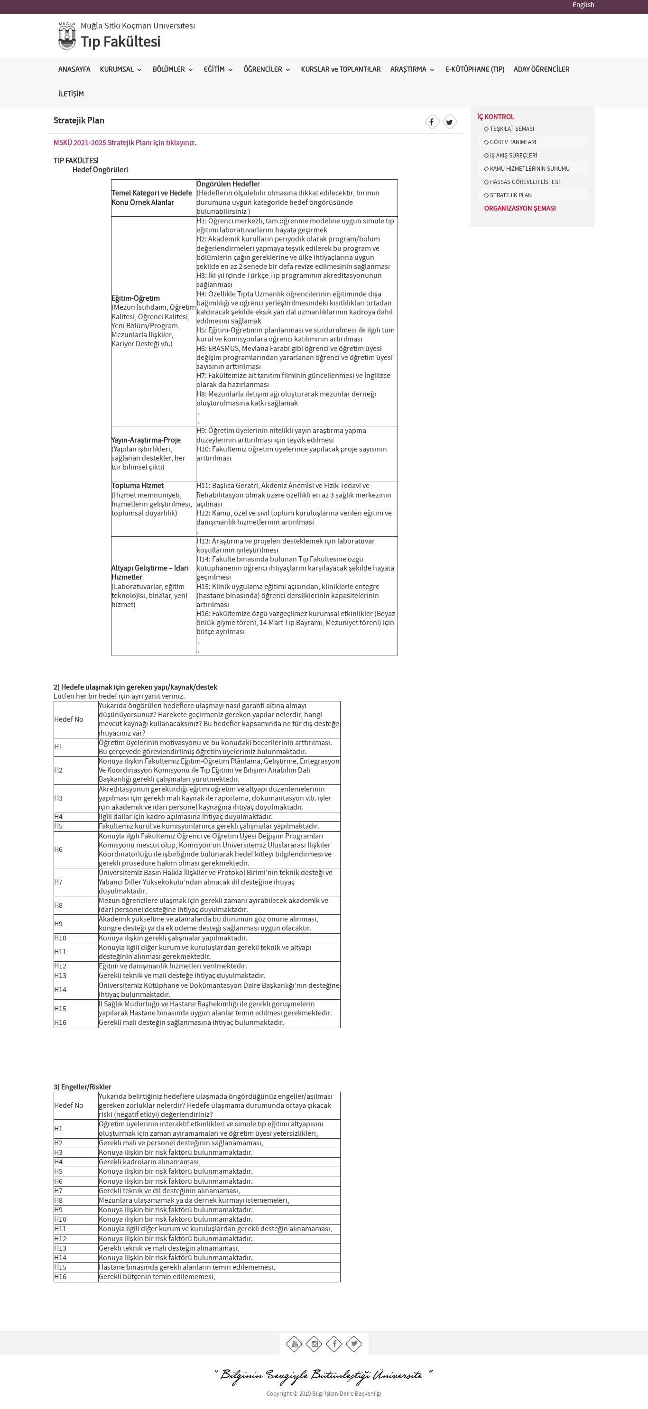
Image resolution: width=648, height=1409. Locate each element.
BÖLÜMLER (169, 69)
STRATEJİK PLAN (511, 195)
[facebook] (334, 1344)
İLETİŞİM (71, 94)
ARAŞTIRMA (408, 69)
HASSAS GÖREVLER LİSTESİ (525, 182)
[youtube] (294, 1344)
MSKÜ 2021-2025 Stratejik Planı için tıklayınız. (125, 143)
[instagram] (314, 1344)
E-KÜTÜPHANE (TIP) (474, 69)
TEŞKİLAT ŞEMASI (512, 129)
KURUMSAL (117, 69)
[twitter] (354, 1344)
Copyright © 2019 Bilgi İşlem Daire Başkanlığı (324, 1394)
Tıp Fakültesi (121, 42)
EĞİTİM (214, 69)
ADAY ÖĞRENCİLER (542, 69)
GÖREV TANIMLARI (513, 142)
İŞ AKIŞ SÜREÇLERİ (513, 155)
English (583, 5)
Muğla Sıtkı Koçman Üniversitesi (138, 26)
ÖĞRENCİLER (263, 69)
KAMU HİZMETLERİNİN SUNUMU (530, 169)
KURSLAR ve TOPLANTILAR (341, 69)
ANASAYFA (74, 69)
